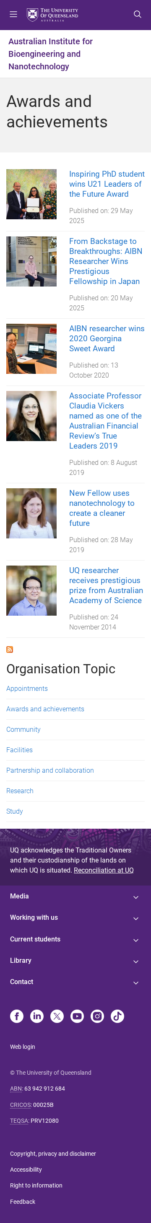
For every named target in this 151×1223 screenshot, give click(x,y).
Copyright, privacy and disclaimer (53, 1153)
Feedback (22, 1201)
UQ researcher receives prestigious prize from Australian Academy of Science (106, 585)
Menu (13, 15)
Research (20, 791)
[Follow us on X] (57, 1017)
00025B (43, 1104)
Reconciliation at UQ (104, 870)
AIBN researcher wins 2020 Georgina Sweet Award (107, 338)
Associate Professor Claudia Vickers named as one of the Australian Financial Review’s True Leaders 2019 (105, 421)
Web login (22, 1046)
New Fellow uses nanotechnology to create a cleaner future (102, 508)
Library (20, 960)
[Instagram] (97, 1017)
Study (14, 811)
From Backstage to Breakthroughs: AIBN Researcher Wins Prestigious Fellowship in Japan (106, 261)
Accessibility (26, 1169)
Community (23, 729)
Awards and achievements (45, 709)
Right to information (36, 1185)
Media (19, 896)
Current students (35, 939)
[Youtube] (77, 1017)
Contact (21, 982)
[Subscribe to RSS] (9, 649)
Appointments (27, 689)
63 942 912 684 (44, 1088)
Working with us (34, 917)
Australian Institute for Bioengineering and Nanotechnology (50, 53)
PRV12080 (45, 1120)
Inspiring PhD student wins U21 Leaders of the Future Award (107, 184)
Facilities (19, 750)
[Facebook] (16, 1017)
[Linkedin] (37, 1017)
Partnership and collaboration (50, 770)
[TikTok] (117, 1017)
